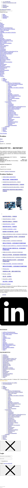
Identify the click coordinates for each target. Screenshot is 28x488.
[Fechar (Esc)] (4, 486)
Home (4, 14)
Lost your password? (8, 463)
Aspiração (7, 171)
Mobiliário (5, 17)
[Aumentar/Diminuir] (0, 486)
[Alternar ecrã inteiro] (1, 486)
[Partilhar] (3, 486)
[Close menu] (10, 446)
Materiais (4, 15)
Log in (2, 463)
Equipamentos (5, 16)
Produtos (2, 141)
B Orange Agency (3, 380)
